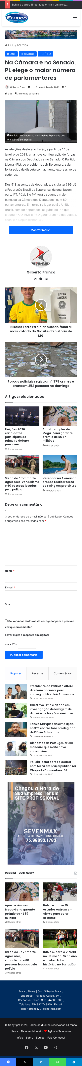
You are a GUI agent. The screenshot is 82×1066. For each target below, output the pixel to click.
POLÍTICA (22, 45)
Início (11, 45)
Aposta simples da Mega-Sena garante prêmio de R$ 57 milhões (58, 435)
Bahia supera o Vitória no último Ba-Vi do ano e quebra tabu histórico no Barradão (60, 958)
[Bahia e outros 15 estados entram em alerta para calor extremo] (60, 891)
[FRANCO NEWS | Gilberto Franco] (18, 17)
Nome (10, 570)
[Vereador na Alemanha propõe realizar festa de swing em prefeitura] (60, 464)
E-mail (10, 587)
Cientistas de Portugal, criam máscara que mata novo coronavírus (51, 747)
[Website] (35, 279)
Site (7, 604)
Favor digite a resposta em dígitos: (27, 634)
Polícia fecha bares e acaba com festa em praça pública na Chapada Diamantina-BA (53, 766)
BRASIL (11, 54)
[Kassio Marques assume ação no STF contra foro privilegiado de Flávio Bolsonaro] (16, 729)
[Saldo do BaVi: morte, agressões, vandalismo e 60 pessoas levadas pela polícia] (22, 464)
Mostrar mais (40, 230)
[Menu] (75, 18)
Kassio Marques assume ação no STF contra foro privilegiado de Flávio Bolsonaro (52, 728)
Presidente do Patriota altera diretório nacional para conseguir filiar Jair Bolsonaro (52, 690)
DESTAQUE (28, 54)
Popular (15, 673)
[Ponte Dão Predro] (41, 34)
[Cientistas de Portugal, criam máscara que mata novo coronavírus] (16, 748)
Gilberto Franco (18, 87)
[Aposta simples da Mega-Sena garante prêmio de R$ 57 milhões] (60, 416)
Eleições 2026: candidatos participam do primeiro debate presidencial (17, 436)
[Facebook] (41, 279)
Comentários (63, 673)
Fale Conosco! (56, 1037)
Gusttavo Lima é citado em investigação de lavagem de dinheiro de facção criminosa (51, 709)
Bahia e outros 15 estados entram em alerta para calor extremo (57, 911)
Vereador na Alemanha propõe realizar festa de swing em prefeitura (59, 482)
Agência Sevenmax (59, 1031)
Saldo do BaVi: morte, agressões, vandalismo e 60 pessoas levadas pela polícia (22, 483)
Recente (37, 673)
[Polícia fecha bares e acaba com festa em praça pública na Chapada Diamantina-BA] (16, 767)
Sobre (29, 1037)
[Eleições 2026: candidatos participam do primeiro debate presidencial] (22, 416)
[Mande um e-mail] (29, 87)
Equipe (40, 1037)
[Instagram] (46, 279)
